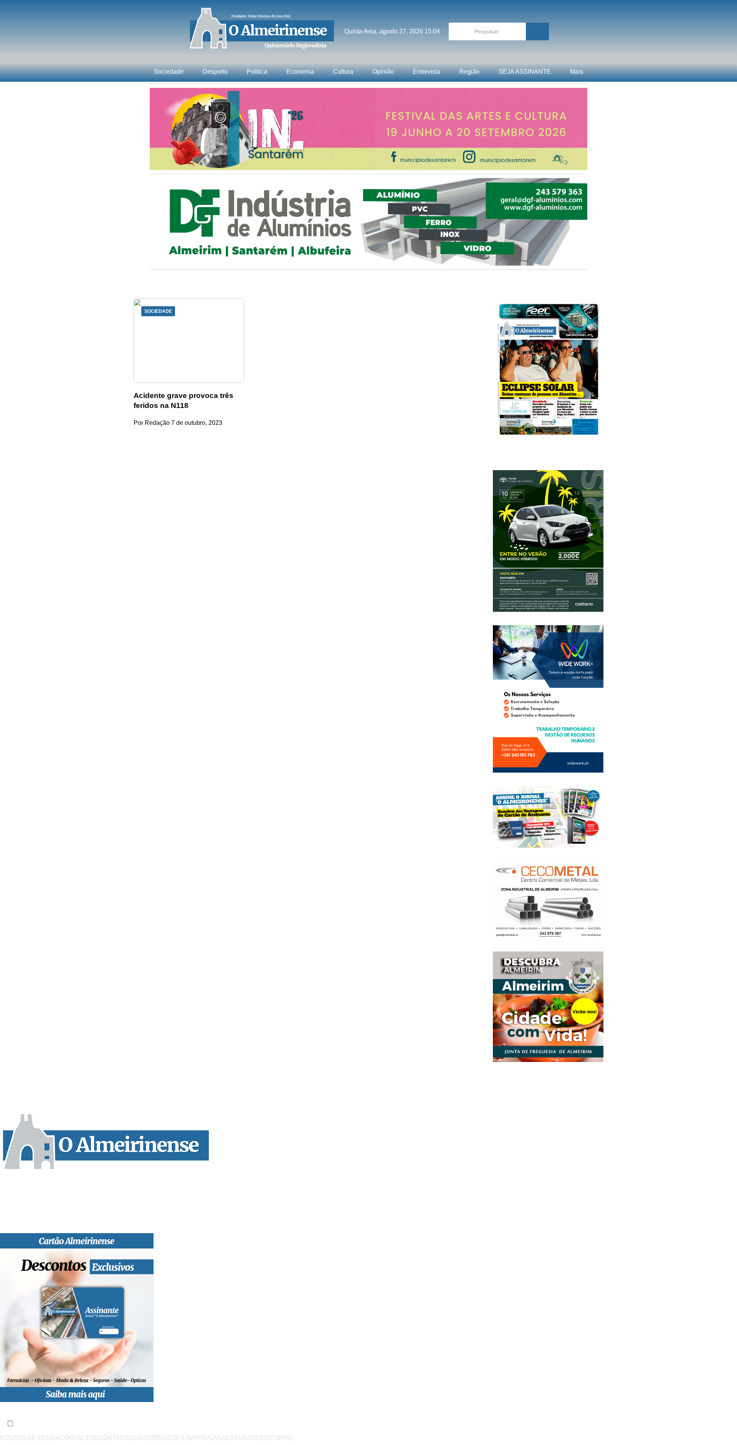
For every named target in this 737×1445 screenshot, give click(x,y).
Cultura (343, 71)
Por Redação (152, 422)
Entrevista (426, 71)
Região (469, 71)
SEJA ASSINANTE (525, 71)
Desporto (215, 71)
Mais (576, 71)
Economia (300, 71)
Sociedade (168, 71)
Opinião (383, 71)
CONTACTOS (78, 1438)
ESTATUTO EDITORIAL (259, 1438)
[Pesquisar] (537, 31)
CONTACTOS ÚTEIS (127, 1438)
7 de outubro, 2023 (196, 422)
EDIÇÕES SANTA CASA (191, 1438)
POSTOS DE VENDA (29, 1438)
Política (257, 71)
